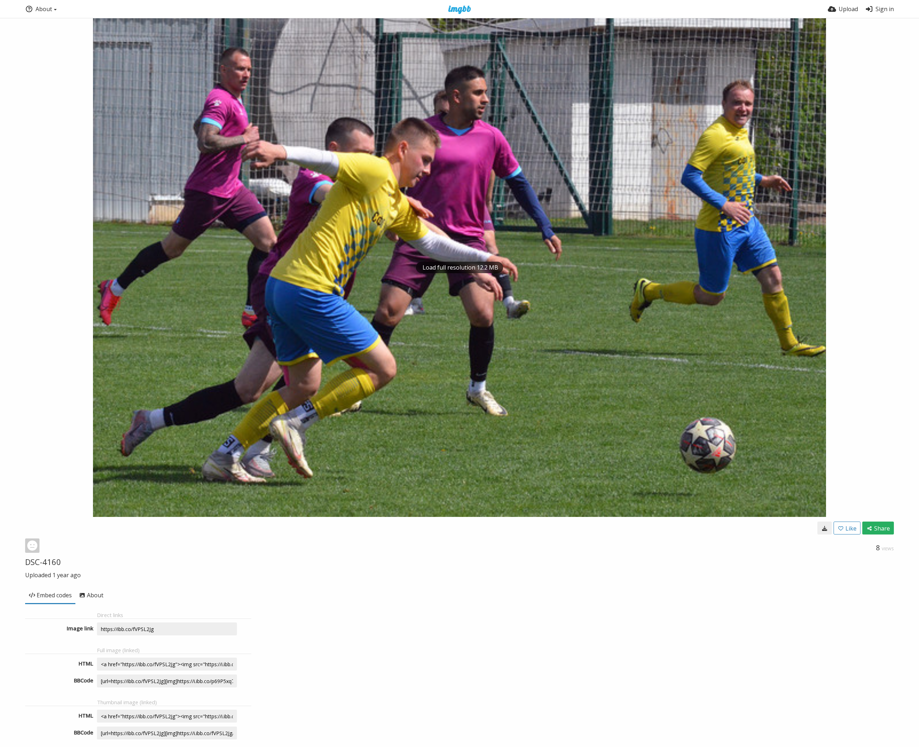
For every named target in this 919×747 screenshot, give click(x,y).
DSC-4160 (43, 561)
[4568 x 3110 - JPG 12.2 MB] (824, 528)
